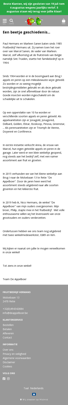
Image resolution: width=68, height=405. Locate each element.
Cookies (7, 366)
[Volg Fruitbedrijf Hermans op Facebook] (4, 379)
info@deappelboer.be (15, 313)
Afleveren (8, 333)
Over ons (8, 349)
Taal (26, 388)
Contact (7, 337)
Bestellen (8, 325)
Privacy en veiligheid (14, 354)
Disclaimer (9, 362)
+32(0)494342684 (13, 308)
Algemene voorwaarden (17, 358)
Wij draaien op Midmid (35, 399)
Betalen (7, 329)
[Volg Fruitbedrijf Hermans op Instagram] (8, 379)
